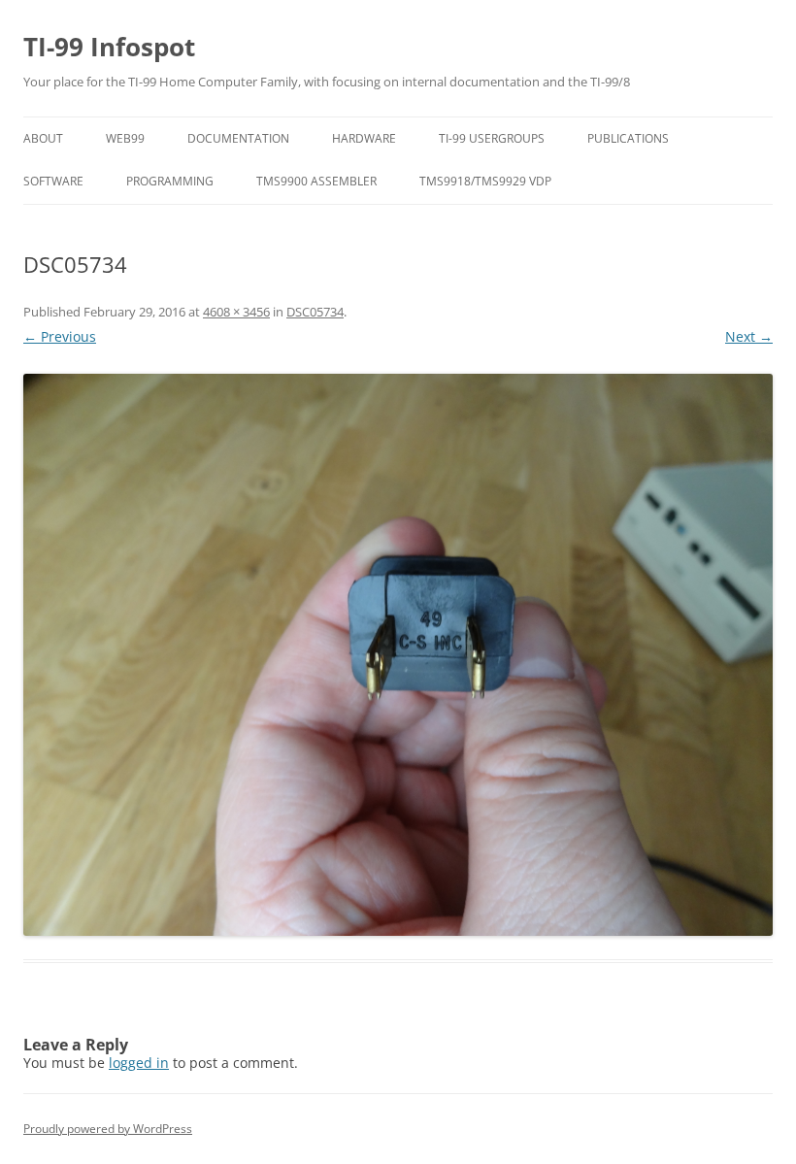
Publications (628, 138)
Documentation (238, 138)
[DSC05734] (398, 655)
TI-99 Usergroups (492, 138)
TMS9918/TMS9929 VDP (485, 181)
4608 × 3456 (236, 311)
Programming (170, 181)
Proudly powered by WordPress (107, 1128)
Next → (749, 336)
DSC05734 (315, 311)
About (43, 138)
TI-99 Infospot (109, 46)
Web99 (125, 138)
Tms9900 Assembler (316, 181)
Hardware (364, 138)
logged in (139, 1062)
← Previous (59, 336)
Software (53, 181)
